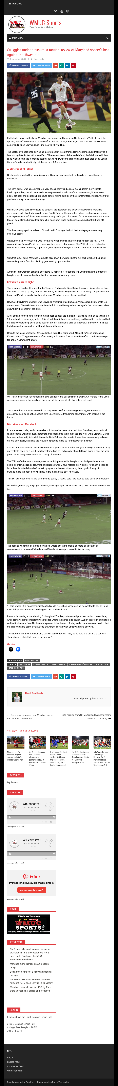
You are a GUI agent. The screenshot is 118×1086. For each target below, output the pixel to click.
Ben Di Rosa (24, 664)
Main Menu (17, 38)
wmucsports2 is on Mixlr (15, 863)
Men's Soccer (31, 661)
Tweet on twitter (43, 66)
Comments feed (15, 1066)
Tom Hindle (39, 59)
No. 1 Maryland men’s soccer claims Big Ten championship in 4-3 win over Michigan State (80, 757)
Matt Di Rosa (102, 664)
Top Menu (17, 3)
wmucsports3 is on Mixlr (15, 899)
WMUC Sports (45, 22)
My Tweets (13, 782)
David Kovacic (58, 664)
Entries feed (13, 1062)
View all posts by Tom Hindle (90, 698)
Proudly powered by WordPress (21, 1082)
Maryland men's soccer (80, 664)
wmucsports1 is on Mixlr (15, 827)
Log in (10, 1057)
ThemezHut (63, 1082)
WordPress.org (14, 1070)
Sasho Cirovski (16, 668)
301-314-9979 (14, 1031)
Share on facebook (20, 66)
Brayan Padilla (40, 664)
